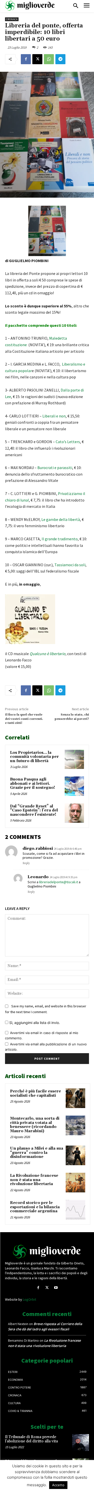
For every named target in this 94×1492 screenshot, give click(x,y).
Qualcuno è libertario (47, 653)
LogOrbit (29, 1299)
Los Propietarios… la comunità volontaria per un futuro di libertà (34, 756)
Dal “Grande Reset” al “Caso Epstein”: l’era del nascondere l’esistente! (34, 810)
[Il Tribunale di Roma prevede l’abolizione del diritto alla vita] (80, 1442)
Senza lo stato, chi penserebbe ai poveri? (72, 717)
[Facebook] (26, 59)
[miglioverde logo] (30, 6)
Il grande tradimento (60, 538)
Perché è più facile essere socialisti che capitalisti (35, 1093)
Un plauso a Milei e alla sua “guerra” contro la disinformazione (36, 1152)
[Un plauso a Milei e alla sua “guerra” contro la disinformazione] (75, 1155)
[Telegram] (60, 59)
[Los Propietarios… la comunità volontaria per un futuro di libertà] (74, 759)
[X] (37, 59)
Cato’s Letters (68, 441)
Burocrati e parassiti (54, 467)
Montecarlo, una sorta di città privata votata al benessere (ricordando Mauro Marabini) (34, 1124)
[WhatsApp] (49, 59)
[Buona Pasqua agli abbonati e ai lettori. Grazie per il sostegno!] (74, 786)
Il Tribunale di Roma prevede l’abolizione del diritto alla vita (31, 1439)
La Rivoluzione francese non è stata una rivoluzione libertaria (34, 1179)
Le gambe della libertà (60, 519)
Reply (26, 863)
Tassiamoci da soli (69, 564)
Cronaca (12, 19)
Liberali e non (54, 415)
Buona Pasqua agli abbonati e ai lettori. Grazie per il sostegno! (32, 783)
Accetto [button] (58, 1485)
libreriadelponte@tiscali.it (58, 882)
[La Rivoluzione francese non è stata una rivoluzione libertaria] (75, 1182)
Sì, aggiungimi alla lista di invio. (34, 1022)
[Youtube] (56, 1288)
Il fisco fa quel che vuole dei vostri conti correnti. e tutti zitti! (24, 719)
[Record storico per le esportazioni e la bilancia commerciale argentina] (75, 1210)
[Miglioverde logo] (47, 1251)
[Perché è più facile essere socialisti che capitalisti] (75, 1098)
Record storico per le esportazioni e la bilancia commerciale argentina (35, 1207)
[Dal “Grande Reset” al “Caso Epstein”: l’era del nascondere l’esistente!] (74, 813)
